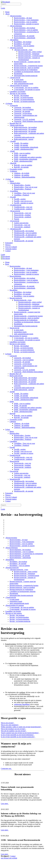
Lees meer (4, 803)
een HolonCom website (9, 858)
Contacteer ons (6, 768)
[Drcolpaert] (5, 2)
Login (3, 8)
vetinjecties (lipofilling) (22, 704)
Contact (13, 856)
